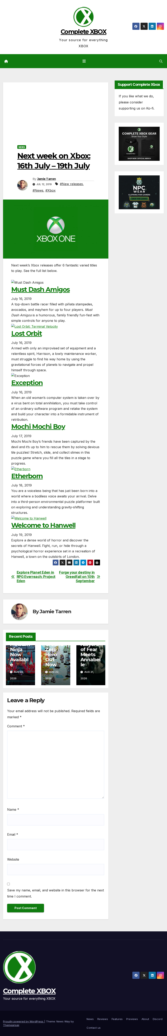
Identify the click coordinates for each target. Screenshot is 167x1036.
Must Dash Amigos (40, 289)
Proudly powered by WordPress (23, 1021)
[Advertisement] (55, 110)
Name (13, 809)
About (145, 1019)
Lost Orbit (26, 333)
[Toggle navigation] (84, 61)
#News (38, 190)
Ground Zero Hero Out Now (54, 654)
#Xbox (50, 190)
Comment (16, 726)
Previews (132, 1019)
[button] (161, 61)
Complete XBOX (83, 31)
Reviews (102, 1019)
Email (12, 834)
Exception (27, 383)
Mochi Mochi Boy (38, 427)
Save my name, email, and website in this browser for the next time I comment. (55, 893)
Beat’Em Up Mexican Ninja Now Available (20, 649)
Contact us (94, 1027)
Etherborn (27, 476)
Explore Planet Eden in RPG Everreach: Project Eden (36, 576)
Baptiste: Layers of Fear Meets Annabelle (90, 652)
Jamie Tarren (46, 179)
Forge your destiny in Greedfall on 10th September (77, 576)
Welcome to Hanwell (43, 525)
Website (13, 859)
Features (117, 1019)
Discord (158, 1019)
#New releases (71, 184)
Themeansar (11, 1025)
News (22, 147)
